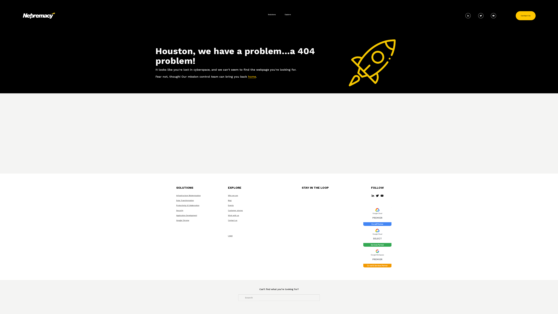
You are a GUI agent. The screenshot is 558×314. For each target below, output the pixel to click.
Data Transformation (185, 200)
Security (179, 210)
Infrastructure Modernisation (188, 196)
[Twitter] (480, 15)
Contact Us (526, 16)
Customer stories (235, 210)
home (252, 76)
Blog (229, 200)
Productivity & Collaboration (187, 205)
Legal (230, 236)
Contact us (232, 220)
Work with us (233, 215)
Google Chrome (182, 220)
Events (231, 205)
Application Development (186, 215)
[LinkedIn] (468, 15)
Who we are (233, 196)
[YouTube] (493, 15)
